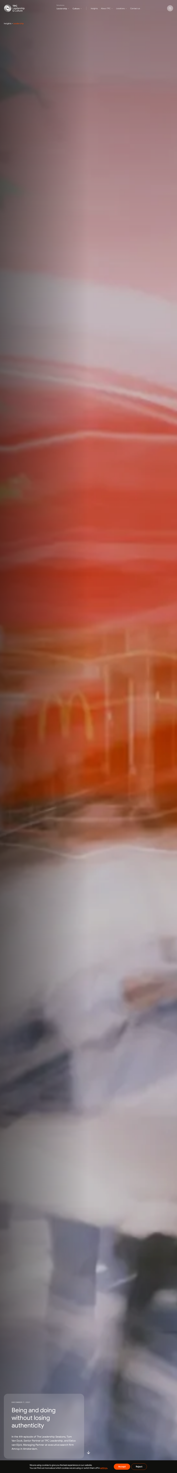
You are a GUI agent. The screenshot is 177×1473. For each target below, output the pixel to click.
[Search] (170, 8)
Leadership (18, 23)
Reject (139, 1466)
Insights (94, 8)
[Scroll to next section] (88, 1452)
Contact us (135, 8)
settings (103, 1468)
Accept (122, 1466)
